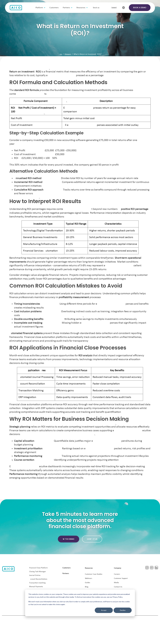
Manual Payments (36, 587)
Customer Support (121, 578)
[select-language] (123, 7)
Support (114, 7)
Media (116, 583)
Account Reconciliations (38, 579)
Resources (89, 568)
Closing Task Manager (37, 572)
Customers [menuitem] (54, 8)
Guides (87, 583)
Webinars (88, 578)
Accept (103, 610)
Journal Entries (34, 575)
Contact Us (118, 587)
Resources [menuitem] (80, 8)
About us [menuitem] (95, 8)
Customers (66, 568)
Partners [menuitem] (66, 8)
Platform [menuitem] (39, 8)
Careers (117, 574)
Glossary (68, 54)
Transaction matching (37, 583)
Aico (60, 54)
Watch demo (68, 539)
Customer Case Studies (93, 574)
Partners (65, 573)
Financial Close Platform (38, 568)
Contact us (92, 539)
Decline (122, 610)
